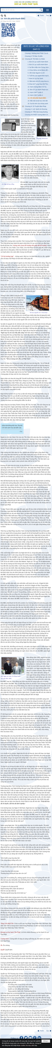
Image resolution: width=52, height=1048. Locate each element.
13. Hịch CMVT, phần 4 (35, 95)
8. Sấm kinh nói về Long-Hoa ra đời (39, 81)
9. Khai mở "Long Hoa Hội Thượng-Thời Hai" (39, 84)
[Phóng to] (5, 15)
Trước (42, 15)
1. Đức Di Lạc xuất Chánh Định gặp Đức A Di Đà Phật (39, 62)
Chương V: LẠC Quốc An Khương (36, 109)
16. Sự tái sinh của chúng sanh (38, 103)
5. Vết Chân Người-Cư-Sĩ (36, 73)
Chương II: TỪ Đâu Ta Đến (34, 56)
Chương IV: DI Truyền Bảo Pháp (35, 106)
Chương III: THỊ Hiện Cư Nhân (35, 59)
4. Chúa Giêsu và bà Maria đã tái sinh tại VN (39, 70)
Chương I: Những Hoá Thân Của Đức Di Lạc (38, 53)
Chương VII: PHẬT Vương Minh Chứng (38, 115)
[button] (47, 10)
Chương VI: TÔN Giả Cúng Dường (36, 112)
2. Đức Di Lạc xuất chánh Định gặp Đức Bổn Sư (39, 64)
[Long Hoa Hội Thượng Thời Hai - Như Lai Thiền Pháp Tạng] (26, 3)
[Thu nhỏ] (2, 15)
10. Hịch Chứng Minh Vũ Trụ (37, 87)
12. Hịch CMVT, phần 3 (35, 92)
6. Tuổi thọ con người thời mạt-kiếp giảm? (39, 76)
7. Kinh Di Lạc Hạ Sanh (35, 78)
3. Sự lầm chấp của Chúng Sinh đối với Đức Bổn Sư (39, 67)
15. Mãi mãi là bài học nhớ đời (38, 101)
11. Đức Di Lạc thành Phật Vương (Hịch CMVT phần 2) (39, 90)
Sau (47, 15)
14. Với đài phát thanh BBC (37, 98)
